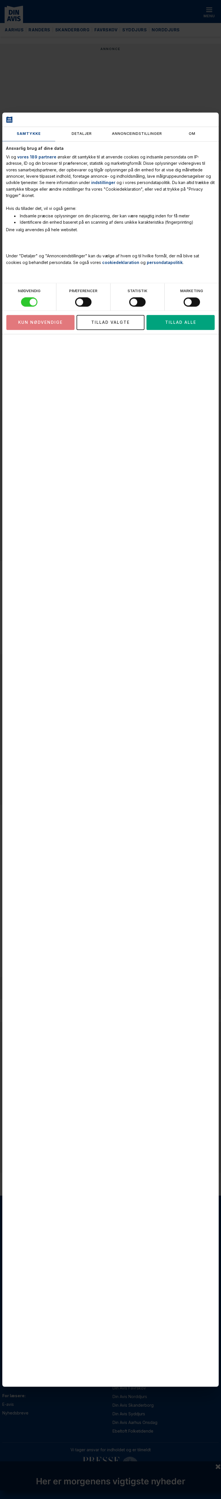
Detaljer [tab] (82, 134)
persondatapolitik (165, 262)
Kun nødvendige (40, 322)
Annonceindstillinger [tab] (137, 134)
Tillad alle (180, 322)
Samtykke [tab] (29, 134)
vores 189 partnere (36, 156)
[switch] (83, 302)
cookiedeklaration (120, 262)
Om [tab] (192, 134)
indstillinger (103, 182)
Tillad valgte (110, 322)
